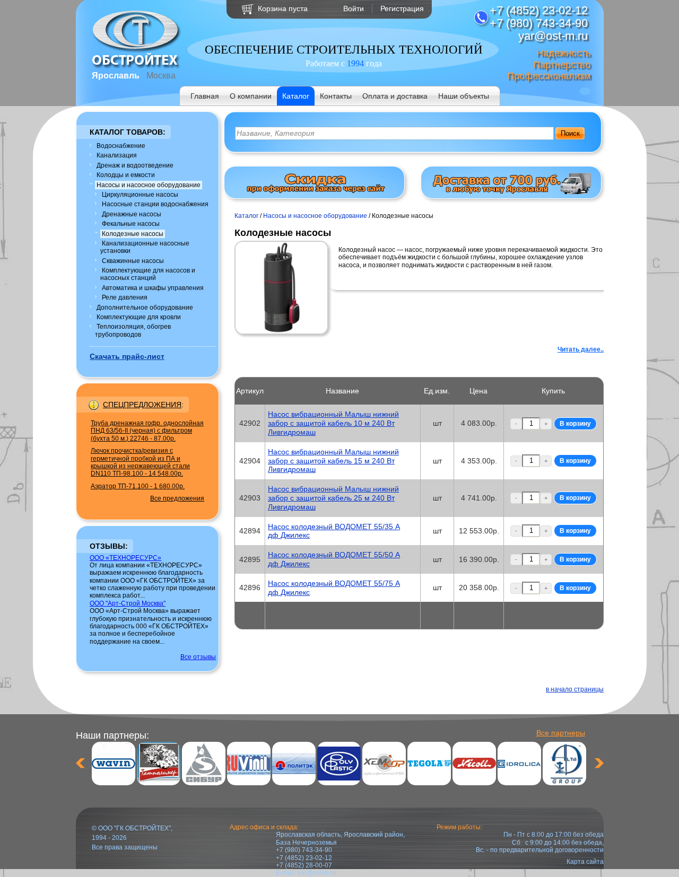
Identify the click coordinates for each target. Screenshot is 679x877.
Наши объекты (463, 96)
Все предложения (177, 498)
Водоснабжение (121, 146)
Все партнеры (560, 733)
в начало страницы (575, 689)
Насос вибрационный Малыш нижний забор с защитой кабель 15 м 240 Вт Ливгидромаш (333, 461)
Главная (204, 96)
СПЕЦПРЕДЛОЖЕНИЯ (142, 404)
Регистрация (402, 8)
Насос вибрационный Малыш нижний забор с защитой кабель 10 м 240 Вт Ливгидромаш (333, 423)
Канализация (117, 155)
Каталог (295, 96)
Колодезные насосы (132, 234)
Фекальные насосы (131, 223)
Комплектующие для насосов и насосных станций (147, 274)
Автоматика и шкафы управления (153, 288)
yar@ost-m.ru (317, 872)
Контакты (336, 96)
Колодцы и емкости (126, 175)
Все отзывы (198, 657)
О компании (251, 96)
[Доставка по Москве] (511, 192)
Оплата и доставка (395, 96)
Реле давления (124, 297)
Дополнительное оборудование (145, 307)
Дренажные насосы (131, 214)
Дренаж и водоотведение (135, 165)
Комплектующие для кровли (139, 317)
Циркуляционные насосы (140, 194)
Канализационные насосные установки (144, 247)
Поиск (570, 133)
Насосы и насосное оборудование (149, 185)
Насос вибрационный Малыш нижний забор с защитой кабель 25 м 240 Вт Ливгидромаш (333, 498)
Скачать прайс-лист (127, 356)
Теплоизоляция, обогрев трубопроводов (133, 330)
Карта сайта (585, 861)
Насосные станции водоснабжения (155, 204)
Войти (353, 8)
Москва (161, 75)
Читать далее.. (581, 349)
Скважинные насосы (133, 261)
